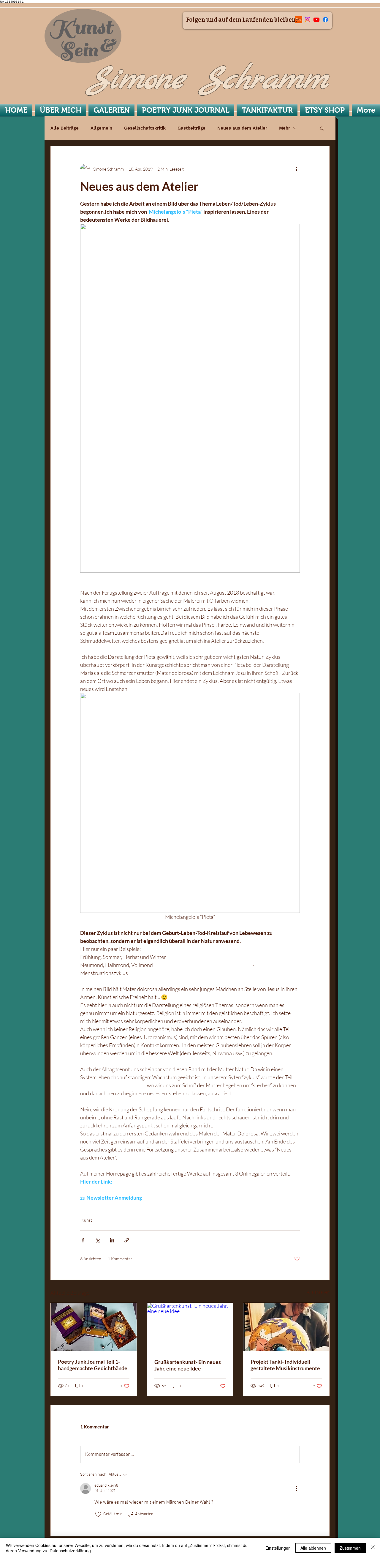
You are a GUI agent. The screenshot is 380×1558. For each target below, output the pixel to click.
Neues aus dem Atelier (242, 128)
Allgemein (101, 128)
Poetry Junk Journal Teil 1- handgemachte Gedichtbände (92, 1364)
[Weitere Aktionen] (296, 168)
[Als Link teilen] (126, 1240)
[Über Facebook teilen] (83, 1240)
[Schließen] (372, 1548)
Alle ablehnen (313, 1548)
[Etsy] (298, 19)
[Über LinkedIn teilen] (112, 1240)
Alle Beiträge (64, 128)
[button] (322, 128)
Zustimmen (350, 1548)
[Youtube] (316, 19)
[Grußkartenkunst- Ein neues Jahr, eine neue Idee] (190, 1327)
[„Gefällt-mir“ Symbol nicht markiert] (98, 1514)
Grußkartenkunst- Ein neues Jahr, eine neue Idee (187, 1365)
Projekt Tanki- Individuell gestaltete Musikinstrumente (285, 1364)
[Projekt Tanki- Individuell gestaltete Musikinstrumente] (286, 1327)
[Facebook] (325, 19)
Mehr (284, 128)
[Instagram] (307, 19)
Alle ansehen (318, 1291)
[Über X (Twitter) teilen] (97, 1240)
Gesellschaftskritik (145, 128)
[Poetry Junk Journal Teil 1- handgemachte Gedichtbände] (94, 1327)
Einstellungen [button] (278, 1548)
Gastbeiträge (191, 128)
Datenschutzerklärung (70, 1551)
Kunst (86, 1220)
